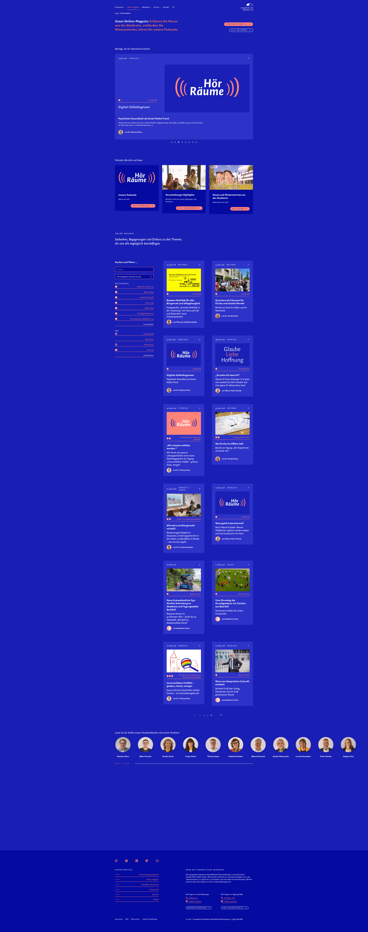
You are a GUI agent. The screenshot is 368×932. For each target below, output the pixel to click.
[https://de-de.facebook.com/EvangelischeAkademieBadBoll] (126, 860)
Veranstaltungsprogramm (149, 874)
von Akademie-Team (181, 631)
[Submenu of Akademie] (150, 7)
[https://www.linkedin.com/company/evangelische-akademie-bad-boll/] (136, 860)
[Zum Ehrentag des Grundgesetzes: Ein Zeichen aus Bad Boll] (248, 568)
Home (117, 13)
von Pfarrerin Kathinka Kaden (185, 325)
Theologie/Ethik (244, 372)
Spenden (155, 894)
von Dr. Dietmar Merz (181, 393)
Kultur (247, 440)
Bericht (183, 490)
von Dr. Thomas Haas (133, 135)
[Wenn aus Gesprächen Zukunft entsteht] (248, 649)
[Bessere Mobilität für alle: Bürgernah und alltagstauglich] (199, 268)
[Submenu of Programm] (124, 7)
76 (211, 718)
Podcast (135, 58)
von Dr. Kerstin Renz (230, 319)
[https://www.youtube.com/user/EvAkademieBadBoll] (157, 860)
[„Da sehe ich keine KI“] (248, 342)
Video (182, 493)
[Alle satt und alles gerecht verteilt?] (199, 492)
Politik (179, 522)
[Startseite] (247, 4)
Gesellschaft (133, 96)
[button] (177, 7)
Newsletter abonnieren (150, 884)
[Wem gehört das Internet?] (248, 490)
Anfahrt (156, 899)
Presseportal (154, 889)
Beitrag (183, 267)
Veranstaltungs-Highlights (148, 96)
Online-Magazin (152, 879)
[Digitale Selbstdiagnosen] (199, 342)
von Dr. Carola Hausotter (183, 550)
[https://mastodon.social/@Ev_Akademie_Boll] (147, 860)
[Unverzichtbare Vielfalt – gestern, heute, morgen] (199, 649)
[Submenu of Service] (159, 7)
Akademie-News (195, 597)
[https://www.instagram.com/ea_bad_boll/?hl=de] (116, 860)
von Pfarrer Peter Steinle (231, 393)
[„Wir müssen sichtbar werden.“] (248, 58)
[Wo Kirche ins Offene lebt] (248, 411)
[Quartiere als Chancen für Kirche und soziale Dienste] (248, 268)
